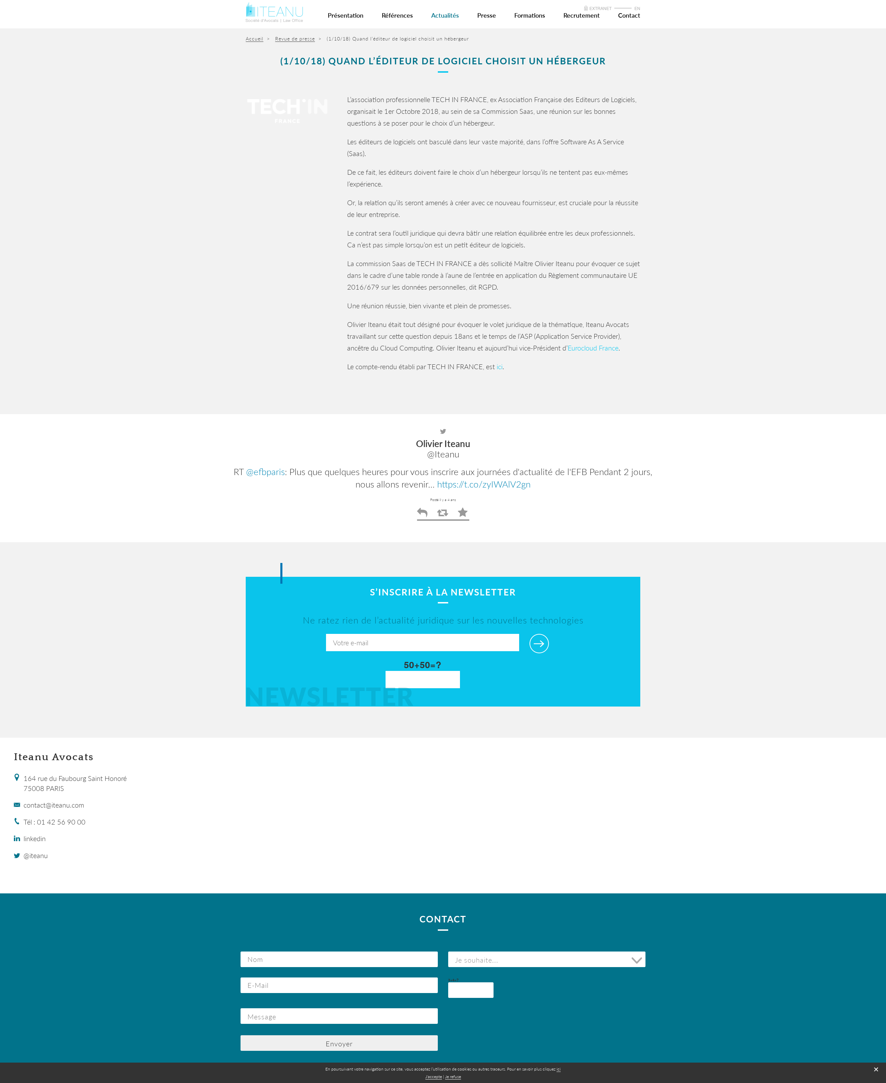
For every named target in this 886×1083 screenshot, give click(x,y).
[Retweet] (442, 514)
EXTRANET (600, 8)
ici (500, 366)
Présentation (345, 15)
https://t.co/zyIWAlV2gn (484, 484)
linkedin (35, 838)
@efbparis (265, 471)
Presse (486, 15)
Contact (629, 15)
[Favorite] (463, 514)
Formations (529, 15)
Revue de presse (295, 39)
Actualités (445, 15)
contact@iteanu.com (54, 805)
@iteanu (36, 855)
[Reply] (422, 514)
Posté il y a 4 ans (443, 500)
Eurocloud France (593, 348)
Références (397, 15)
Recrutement (581, 15)
